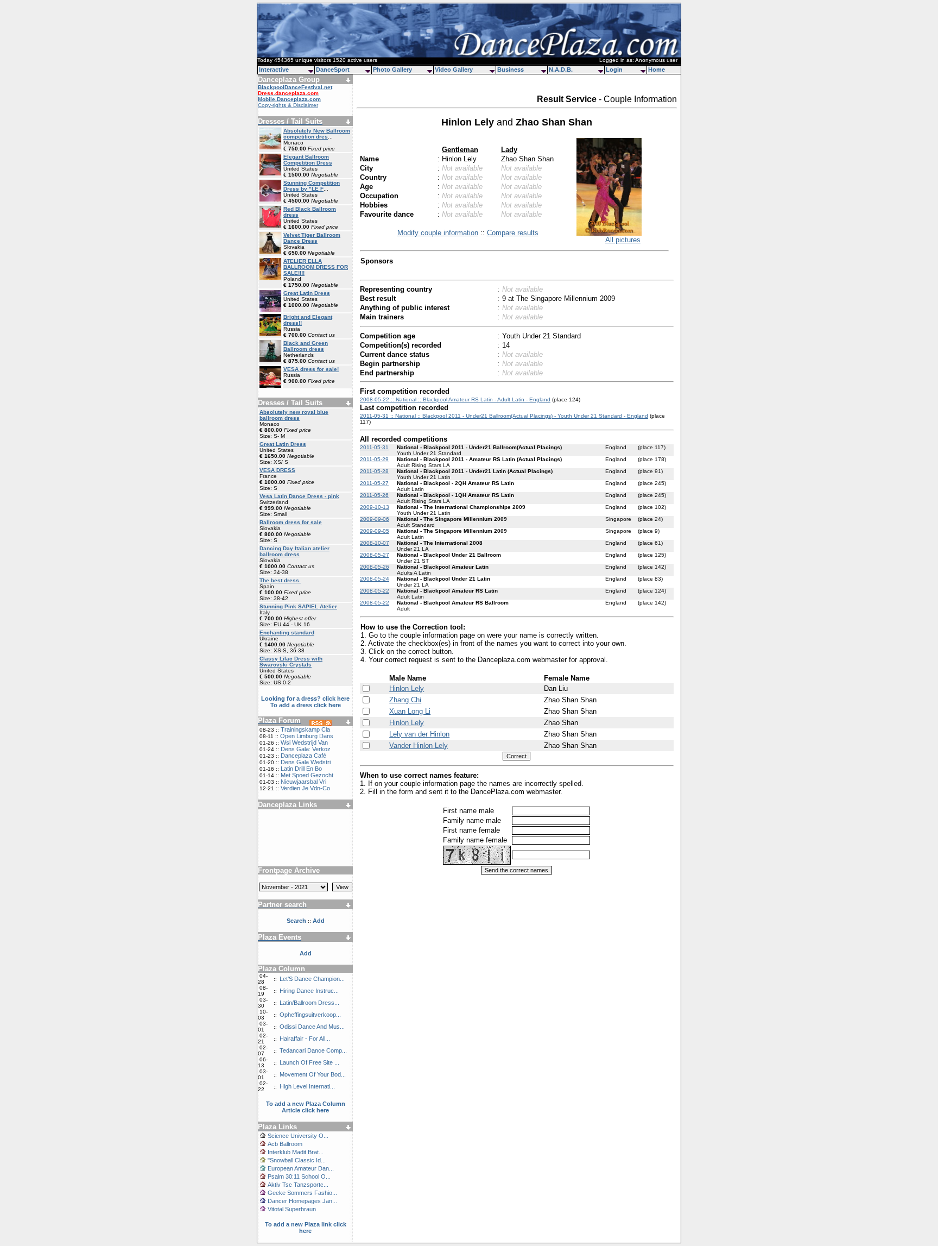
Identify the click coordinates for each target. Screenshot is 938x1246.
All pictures (623, 240)
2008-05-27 (374, 555)
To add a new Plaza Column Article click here (305, 1106)
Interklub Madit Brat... (296, 1152)
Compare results (512, 233)
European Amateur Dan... (301, 1168)
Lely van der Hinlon (419, 734)
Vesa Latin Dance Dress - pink (299, 496)
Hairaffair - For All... (305, 1038)
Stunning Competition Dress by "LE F (311, 186)
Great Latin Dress (306, 293)
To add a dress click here (305, 705)
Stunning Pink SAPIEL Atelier (298, 606)
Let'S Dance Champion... (312, 979)
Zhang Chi (405, 700)
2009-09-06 (374, 519)
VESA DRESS (277, 470)
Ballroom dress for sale (290, 522)
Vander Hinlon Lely (418, 745)
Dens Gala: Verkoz (306, 749)
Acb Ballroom (285, 1144)
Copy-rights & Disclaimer (288, 105)
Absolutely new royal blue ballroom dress (293, 415)
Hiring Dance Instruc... (309, 990)
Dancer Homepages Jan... (302, 1201)
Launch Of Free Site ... (309, 1062)
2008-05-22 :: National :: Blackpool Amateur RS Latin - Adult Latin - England (455, 399)
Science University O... (298, 1135)
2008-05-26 (374, 567)
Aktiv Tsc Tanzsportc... (298, 1184)
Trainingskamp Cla (305, 729)
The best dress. (280, 580)
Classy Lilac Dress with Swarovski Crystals (290, 662)
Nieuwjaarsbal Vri (303, 781)
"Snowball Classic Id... (297, 1160)
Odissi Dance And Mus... (312, 1026)
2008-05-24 (374, 579)
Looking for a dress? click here (305, 698)
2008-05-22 (374, 591)
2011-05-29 (374, 459)
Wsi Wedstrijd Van (304, 742)
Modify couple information (437, 233)
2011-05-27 (374, 483)
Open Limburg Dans (306, 736)
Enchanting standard (286, 632)
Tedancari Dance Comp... (313, 1050)
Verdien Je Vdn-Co (305, 788)
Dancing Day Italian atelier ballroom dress (294, 551)
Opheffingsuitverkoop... (310, 1014)
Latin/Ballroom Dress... (309, 1002)
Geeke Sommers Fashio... (302, 1193)
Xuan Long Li (409, 711)
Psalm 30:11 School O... (299, 1176)
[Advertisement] (305, 833)
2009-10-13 (374, 507)
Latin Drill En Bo (301, 768)
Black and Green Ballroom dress (305, 346)
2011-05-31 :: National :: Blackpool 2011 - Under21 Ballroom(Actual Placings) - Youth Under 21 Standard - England (504, 416)
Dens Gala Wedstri (306, 762)
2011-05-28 (374, 471)
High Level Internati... (307, 1086)
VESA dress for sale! (311, 369)
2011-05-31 (374, 447)
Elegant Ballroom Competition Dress (307, 160)
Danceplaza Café (303, 755)
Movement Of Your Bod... (313, 1074)
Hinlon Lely (406, 688)
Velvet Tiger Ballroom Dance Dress (311, 238)
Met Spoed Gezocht (307, 775)
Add (306, 953)
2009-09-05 (374, 531)
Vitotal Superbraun (292, 1209)
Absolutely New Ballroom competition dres (316, 134)
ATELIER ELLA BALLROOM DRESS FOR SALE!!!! (315, 267)
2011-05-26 (374, 495)
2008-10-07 (374, 543)
